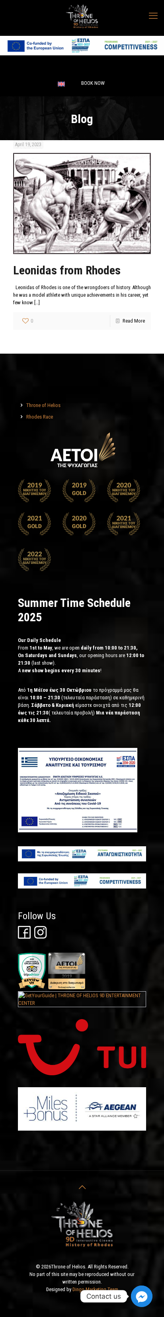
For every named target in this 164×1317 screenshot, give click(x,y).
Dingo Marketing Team (95, 1289)
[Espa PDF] (82, 54)
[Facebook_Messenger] (141, 1296)
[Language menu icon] (61, 83)
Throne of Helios (43, 405)
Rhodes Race (39, 417)
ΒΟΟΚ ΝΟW (93, 83)
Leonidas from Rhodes (67, 270)
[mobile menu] (153, 16)
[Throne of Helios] (82, 203)
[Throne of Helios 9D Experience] (82, 16)
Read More (134, 321)
